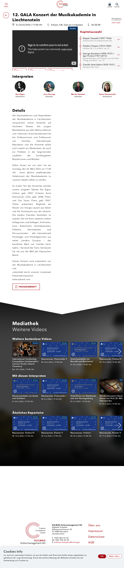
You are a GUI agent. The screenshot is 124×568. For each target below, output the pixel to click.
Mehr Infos (114, 556)
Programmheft (28, 287)
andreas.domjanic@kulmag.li (67, 542)
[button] (119, 351)
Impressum (95, 531)
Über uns (94, 525)
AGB (91, 542)
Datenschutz (96, 536)
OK (102, 556)
